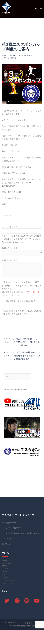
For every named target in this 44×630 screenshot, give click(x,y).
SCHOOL (5, 569)
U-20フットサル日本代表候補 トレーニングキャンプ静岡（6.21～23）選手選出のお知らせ (22, 342)
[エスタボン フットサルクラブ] (6, 8)
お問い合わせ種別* (10, 248)
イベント (5, 58)
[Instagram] (26, 602)
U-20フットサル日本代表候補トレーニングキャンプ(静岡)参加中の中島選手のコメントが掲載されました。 (22, 355)
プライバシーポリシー (10, 580)
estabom (11, 55)
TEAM (4, 566)
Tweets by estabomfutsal (15, 389)
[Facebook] (17, 602)
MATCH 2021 (7, 563)
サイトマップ (7, 583)
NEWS (4, 560)
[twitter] (7, 602)
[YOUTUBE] (37, 602)
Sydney (31, 625)
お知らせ (13, 58)
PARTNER (6, 572)
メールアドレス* (9, 226)
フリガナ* (6, 215)
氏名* (4, 204)
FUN (3, 574)
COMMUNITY (7, 577)
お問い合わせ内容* (10, 260)
